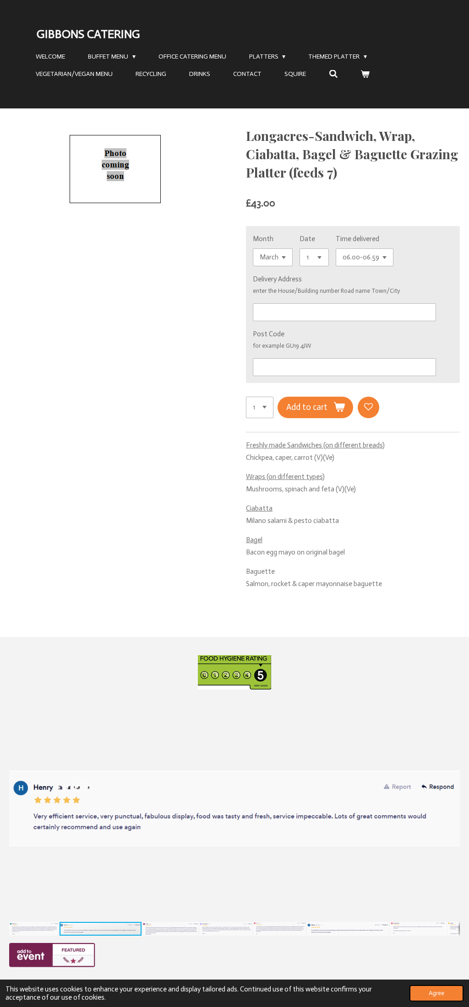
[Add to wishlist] (368, 407)
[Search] (333, 74)
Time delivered (357, 239)
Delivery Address (277, 279)
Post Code (268, 334)
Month (263, 239)
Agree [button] (436, 993)
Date (307, 239)
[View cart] (365, 74)
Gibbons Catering (88, 34)
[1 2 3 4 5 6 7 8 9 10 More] (259, 407)
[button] (451, 704)
